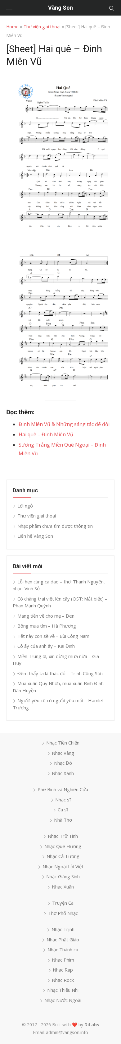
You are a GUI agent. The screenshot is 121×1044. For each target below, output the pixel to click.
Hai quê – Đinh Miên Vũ (46, 434)
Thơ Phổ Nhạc (63, 913)
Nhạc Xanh (63, 773)
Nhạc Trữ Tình (63, 836)
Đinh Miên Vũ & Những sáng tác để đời (64, 424)
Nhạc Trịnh (63, 929)
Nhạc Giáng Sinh (63, 876)
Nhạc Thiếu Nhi (62, 990)
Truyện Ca (63, 903)
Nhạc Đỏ (63, 763)
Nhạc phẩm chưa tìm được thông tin (55, 526)
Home (12, 27)
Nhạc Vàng (63, 753)
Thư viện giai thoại (42, 27)
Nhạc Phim (63, 960)
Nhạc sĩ (63, 799)
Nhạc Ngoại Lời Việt (63, 866)
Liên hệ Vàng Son (35, 536)
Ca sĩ (63, 809)
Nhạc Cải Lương (63, 856)
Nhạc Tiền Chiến (62, 743)
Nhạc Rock (63, 980)
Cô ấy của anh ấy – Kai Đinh (46, 646)
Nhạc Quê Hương (62, 846)
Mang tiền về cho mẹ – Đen (45, 616)
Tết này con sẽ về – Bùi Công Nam (53, 636)
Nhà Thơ (63, 820)
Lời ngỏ (25, 506)
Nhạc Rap (63, 970)
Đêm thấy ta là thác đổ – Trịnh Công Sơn (60, 673)
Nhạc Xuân (63, 887)
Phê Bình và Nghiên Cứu (63, 789)
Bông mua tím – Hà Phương (46, 626)
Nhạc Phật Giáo (63, 939)
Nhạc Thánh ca (62, 949)
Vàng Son (60, 7)
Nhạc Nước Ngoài (62, 1000)
